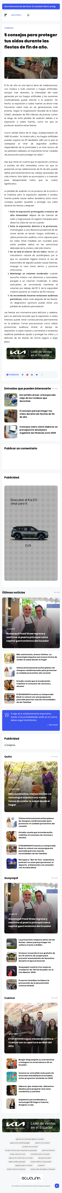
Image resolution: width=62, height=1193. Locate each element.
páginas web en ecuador (23, 1165)
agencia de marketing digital (20, 1143)
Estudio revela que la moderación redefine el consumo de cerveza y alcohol (33, 684)
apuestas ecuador (44, 1158)
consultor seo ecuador (30, 1146)
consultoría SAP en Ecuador (40, 1154)
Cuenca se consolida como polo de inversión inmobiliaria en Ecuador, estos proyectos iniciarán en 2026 (36, 1075)
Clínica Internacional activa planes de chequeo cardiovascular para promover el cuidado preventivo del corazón (36, 670)
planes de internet (48, 1150)
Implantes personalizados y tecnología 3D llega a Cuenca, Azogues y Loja (34, 1102)
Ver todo (54, 388)
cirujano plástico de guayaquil (41, 1161)
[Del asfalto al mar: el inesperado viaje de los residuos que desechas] (10, 400)
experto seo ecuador (42, 1143)
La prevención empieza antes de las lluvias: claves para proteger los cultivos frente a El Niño (37, 942)
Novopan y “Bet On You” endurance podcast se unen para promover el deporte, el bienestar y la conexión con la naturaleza (36, 864)
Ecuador (11, 629)
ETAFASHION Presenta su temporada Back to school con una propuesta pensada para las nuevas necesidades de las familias (36, 698)
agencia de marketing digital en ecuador (30, 1139)
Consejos (8, 28)
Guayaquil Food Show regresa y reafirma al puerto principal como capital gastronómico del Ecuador (27, 637)
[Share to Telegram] (36, 375)
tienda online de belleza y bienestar (43, 1169)
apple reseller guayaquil (17, 1161)
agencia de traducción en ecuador (21, 1158)
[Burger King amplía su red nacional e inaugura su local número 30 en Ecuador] (11, 1063)
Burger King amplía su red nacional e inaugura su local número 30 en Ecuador (36, 1062)
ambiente (41, 1165)
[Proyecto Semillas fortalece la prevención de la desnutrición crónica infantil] (11, 984)
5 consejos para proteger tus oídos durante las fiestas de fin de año (37, 413)
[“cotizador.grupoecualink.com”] (9, 745)
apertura (13, 1034)
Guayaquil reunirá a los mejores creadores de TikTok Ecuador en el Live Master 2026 (36, 970)
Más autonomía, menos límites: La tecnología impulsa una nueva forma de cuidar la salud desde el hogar (36, 657)
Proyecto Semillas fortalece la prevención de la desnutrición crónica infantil (34, 983)
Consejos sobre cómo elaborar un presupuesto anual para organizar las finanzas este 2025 (38, 429)
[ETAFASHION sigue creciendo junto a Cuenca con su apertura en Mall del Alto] (31, 1028)
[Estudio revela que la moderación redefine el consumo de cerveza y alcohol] (9, 685)
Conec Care (14, 789)
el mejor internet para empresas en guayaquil (21, 1150)
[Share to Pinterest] (27, 375)
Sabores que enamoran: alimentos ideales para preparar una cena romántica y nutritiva (36, 1089)
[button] (41, 374)
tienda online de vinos (17, 1154)
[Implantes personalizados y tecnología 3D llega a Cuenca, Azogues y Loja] (11, 1103)
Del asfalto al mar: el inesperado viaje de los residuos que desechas (37, 398)
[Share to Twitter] (23, 375)
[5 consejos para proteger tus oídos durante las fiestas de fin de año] (10, 415)
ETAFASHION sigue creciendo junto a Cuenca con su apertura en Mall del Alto (30, 1042)
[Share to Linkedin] (32, 375)
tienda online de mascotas (16, 1169)
